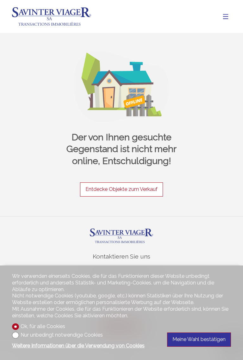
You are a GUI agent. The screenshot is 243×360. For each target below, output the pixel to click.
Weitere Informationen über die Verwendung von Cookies (78, 346)
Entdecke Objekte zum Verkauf (121, 189)
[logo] (51, 16)
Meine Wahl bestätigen (199, 339)
